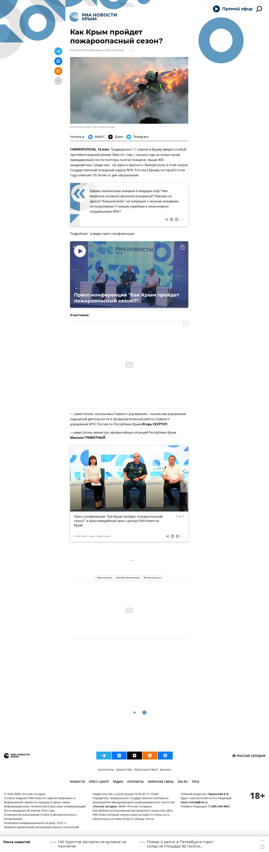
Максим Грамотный (127, 577)
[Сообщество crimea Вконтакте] (119, 755)
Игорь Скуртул (152, 577)
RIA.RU (183, 782)
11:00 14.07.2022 (79, 50)
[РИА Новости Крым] (93, 16)
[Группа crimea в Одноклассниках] (149, 755)
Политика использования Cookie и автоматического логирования (40, 817)
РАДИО (118, 782)
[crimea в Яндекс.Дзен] (134, 755)
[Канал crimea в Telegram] (103, 755)
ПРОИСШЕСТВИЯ (146, 770)
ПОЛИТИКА (106, 770)
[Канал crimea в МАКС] (165, 755)
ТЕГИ (195, 782)
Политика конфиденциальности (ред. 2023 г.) (35, 823)
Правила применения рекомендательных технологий (41, 827)
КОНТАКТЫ (135, 782)
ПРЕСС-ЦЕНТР (99, 782)
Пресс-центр (104, 577)
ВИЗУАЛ (165, 770)
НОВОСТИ (77, 782)
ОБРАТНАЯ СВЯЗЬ (161, 782)
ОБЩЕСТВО (124, 770)
